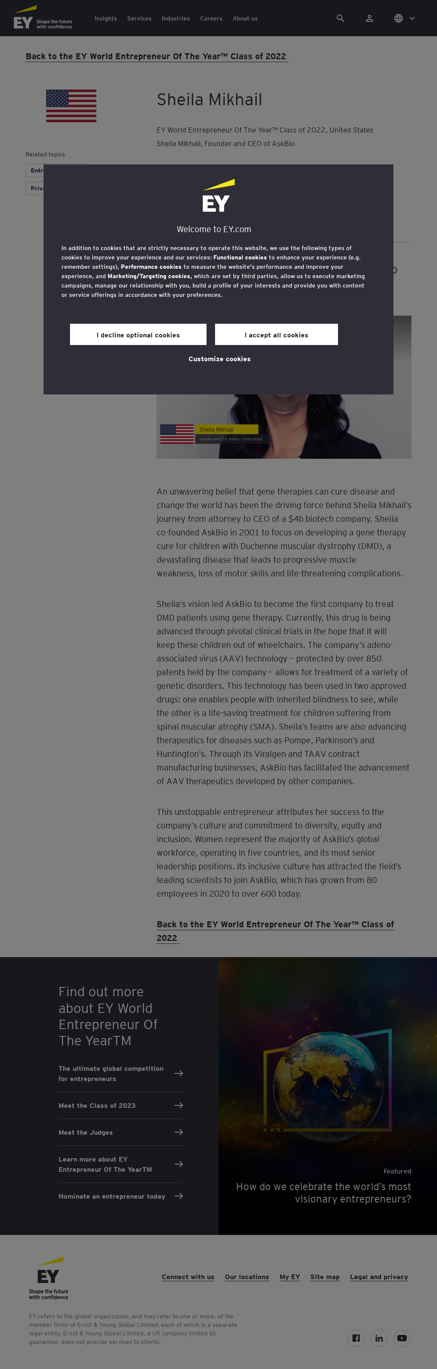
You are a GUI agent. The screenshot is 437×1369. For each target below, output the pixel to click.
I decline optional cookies (138, 334)
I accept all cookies (277, 334)
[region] (218, 279)
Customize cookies (220, 358)
